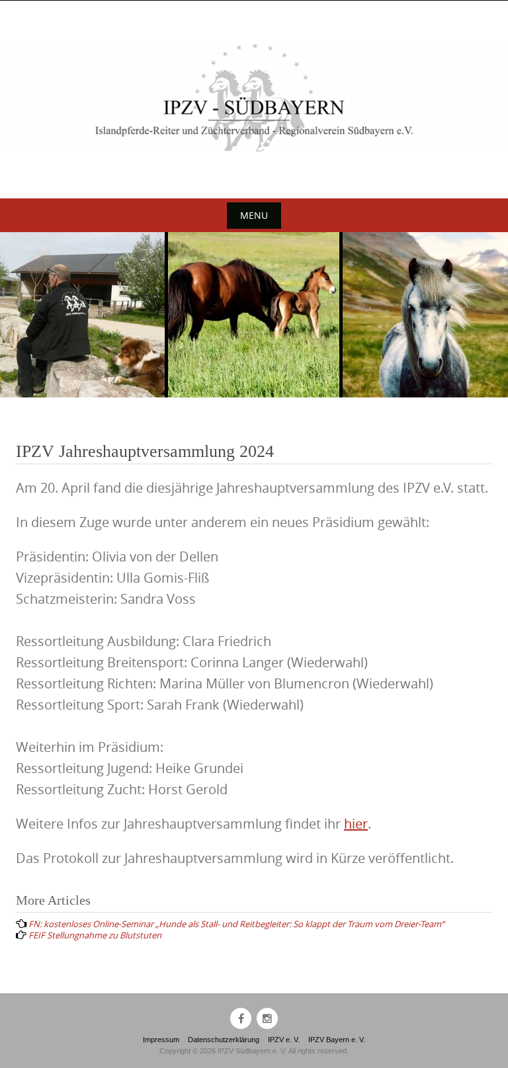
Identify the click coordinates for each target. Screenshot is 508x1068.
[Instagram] (267, 1018)
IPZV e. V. (284, 1040)
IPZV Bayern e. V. (336, 1040)
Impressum (161, 1040)
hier (356, 824)
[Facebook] (240, 1018)
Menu (254, 215)
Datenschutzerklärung (223, 1040)
